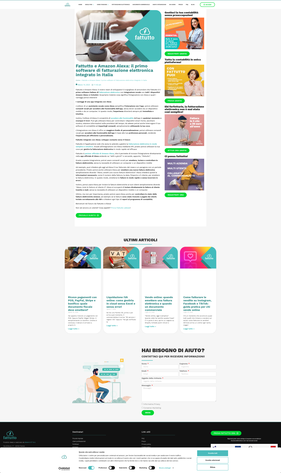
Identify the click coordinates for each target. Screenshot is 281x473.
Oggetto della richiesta (152, 378)
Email (144, 371)
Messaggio (146, 385)
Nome (144, 364)
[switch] (112, 467)
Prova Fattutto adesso (120, 208)
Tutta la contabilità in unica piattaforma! (183, 61)
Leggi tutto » (73, 329)
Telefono (183, 371)
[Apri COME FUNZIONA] (108, 5)
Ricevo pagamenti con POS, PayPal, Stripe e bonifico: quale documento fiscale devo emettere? (82, 303)
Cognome (183, 364)
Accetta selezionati (212, 460)
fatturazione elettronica (109, 92)
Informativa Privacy (152, 404)
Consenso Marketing (152, 408)
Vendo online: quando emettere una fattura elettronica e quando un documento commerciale (159, 303)
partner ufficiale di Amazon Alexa (99, 153)
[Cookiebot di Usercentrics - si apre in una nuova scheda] (64, 468)
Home (78, 80)
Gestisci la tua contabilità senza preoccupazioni (181, 14)
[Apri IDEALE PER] (93, 5)
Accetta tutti (212, 453)
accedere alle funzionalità (122, 118)
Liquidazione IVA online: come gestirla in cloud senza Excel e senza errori (120, 302)
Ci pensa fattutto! (176, 156)
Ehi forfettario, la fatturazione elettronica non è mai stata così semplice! (184, 109)
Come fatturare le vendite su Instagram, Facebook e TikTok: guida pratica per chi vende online (197, 303)
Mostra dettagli (165, 468)
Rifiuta (212, 467)
